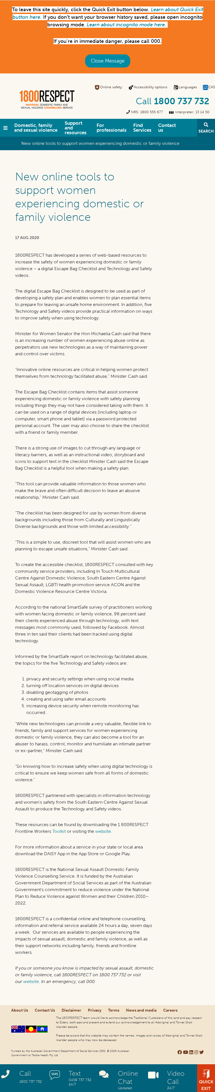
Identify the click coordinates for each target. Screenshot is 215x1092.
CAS (211, 87)
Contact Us (45, 1010)
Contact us (167, 127)
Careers (170, 1010)
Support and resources (76, 127)
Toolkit (59, 831)
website (103, 831)
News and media (141, 1010)
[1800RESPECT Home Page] (5, 128)
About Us (19, 1010)
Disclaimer (71, 1010)
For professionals (112, 127)
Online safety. (111, 87)
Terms (113, 1010)
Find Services (142, 127)
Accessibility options (150, 87)
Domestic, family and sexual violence (35, 127)
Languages (188, 87)
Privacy (94, 1010)
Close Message (108, 61)
